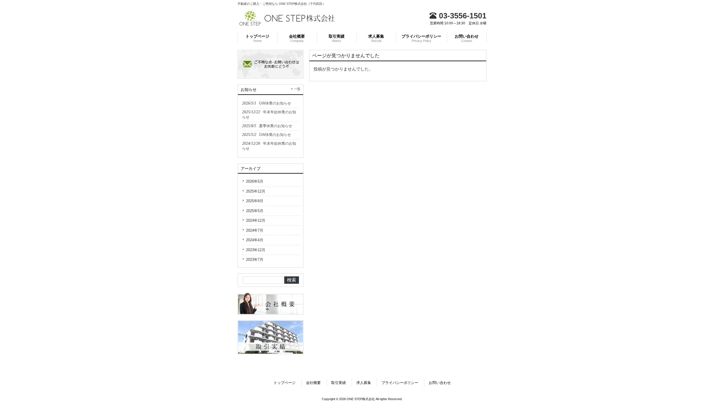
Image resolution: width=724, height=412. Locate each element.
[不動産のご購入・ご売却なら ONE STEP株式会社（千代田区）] (287, 23)
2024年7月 (254, 230)
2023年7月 (254, 259)
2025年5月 (254, 211)
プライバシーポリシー (400, 383)
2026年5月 (254, 181)
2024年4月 (254, 240)
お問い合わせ (440, 383)
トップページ (284, 383)
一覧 (297, 89)
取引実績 (338, 383)
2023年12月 (255, 250)
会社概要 (313, 383)
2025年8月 (254, 201)
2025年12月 (255, 191)
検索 (291, 279)
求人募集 (363, 383)
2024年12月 (255, 220)
